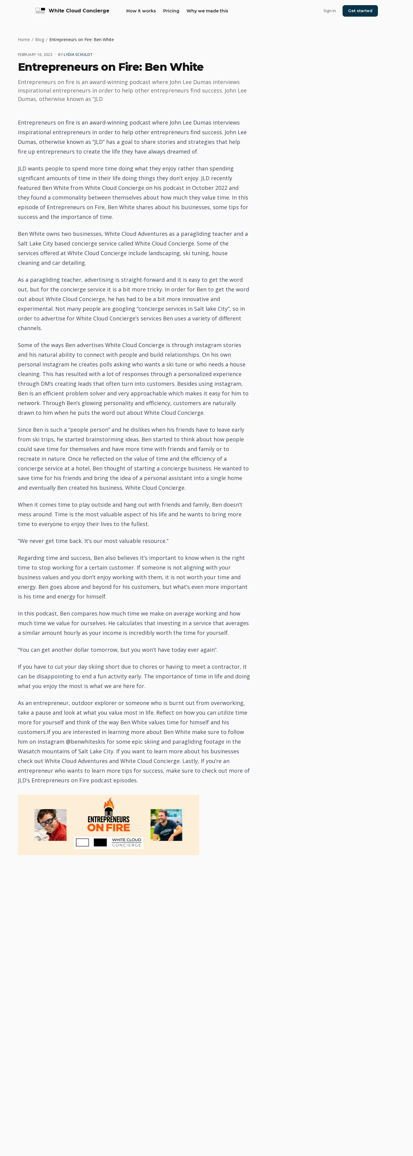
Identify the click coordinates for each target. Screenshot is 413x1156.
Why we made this (207, 11)
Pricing (171, 11)
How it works (141, 11)
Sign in (330, 10)
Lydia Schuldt (78, 54)
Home (24, 39)
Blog (39, 39)
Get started (360, 10)
